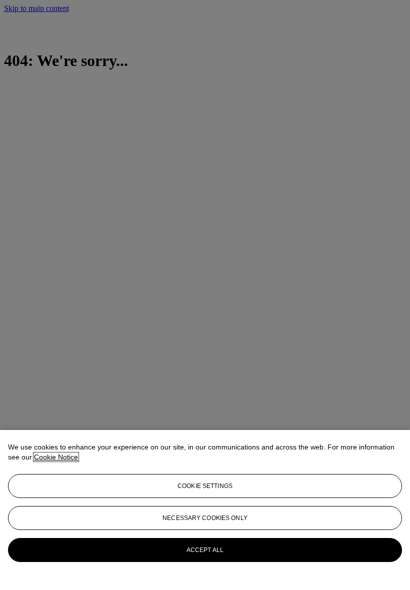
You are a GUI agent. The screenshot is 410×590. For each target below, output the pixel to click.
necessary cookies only (205, 518)
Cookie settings (205, 486)
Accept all (205, 550)
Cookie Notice (56, 457)
